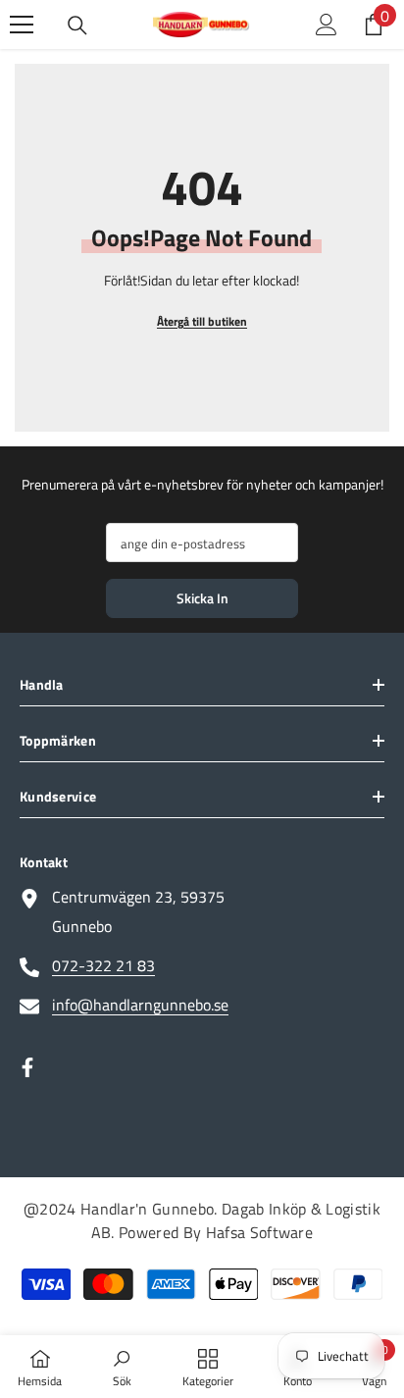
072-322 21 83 (103, 965)
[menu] (21, 24)
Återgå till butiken (202, 321)
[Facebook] (27, 1067)
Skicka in (202, 598)
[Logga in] (326, 24)
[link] (121, 1366)
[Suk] (77, 25)
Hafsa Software (259, 1232)
